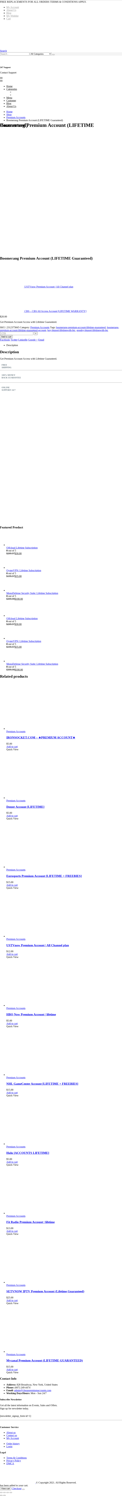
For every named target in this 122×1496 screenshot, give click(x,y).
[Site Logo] (48, 34)
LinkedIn (22, 339)
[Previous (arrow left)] (1, 1495)
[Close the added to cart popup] (23, 1489)
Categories (11, 89)
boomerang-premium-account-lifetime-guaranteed (81, 327)
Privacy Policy (13, 1460)
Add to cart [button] (12, 746)
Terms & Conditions (16, 1457)
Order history (13, 1443)
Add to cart (6, 337)
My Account (12, 7)
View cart (5, 1488)
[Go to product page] (64, 539)
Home (9, 86)
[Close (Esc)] (11, 1492)
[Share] (7, 1492)
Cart (8, 18)
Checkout (16, 1488)
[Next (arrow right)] (4, 1495)
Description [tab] (12, 345)
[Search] (53, 54)
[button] (3, 50)
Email (41, 339)
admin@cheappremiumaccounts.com (32, 1390)
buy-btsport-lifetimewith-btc (61, 330)
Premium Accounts (39, 327)
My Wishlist (12, 15)
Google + (33, 339)
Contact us (11, 1435)
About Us (11, 10)
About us (11, 1432)
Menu (9, 97)
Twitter (14, 339)
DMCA (10, 1463)
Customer (11, 100)
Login (9, 1446)
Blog (8, 13)
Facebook (5, 339)
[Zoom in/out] (1, 1492)
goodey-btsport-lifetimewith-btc (92, 330)
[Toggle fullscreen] (4, 1492)
